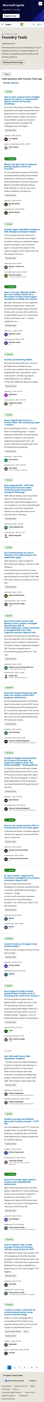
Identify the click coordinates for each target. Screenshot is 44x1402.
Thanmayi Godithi (16, 1161)
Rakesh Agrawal (15, 535)
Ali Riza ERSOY (14, 965)
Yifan (11, 1030)
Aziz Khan (12, 1284)
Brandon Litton (15, 334)
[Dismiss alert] (40, 3)
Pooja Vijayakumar (16, 527)
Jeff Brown (13, 394)
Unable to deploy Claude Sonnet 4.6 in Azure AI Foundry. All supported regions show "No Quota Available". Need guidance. (21, 761)
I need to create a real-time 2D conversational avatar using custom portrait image (19, 1312)
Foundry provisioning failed (18, 359)
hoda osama (13, 147)
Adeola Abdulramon (16, 595)
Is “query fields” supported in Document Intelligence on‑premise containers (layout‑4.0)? (21, 878)
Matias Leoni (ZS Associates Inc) (21, 667)
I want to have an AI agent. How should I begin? (20, 945)
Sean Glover (13, 459)
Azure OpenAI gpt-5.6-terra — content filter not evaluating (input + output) (22, 422)
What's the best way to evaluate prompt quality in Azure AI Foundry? (20, 166)
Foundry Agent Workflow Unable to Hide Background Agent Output (22, 230)
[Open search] (33, 24)
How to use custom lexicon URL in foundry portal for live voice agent (21, 826)
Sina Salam (13, 468)
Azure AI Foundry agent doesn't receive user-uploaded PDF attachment (20, 1181)
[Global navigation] (2, 24)
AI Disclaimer (7, 1386)
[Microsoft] (22, 24)
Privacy (15, 1389)
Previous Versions (21, 1386)
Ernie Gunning (14, 732)
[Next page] (36, 1368)
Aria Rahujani (14, 1219)
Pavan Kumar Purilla (16, 1227)
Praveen (12, 1353)
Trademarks (23, 1396)
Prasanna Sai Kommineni (18, 850)
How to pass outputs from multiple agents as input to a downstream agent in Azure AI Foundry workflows (22, 100)
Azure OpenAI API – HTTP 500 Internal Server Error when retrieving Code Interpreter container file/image (18, 488)
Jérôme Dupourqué (16, 1152)
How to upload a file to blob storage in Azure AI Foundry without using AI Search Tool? (19, 1247)
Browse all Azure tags (13, 62)
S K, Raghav (13, 138)
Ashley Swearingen (16, 1093)
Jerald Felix (13, 676)
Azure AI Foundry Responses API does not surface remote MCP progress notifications (20, 695)
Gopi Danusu (14, 800)
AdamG (11, 974)
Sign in (39, 24)
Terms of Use (30, 1392)
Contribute (6, 1389)
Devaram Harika (15, 275)
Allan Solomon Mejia (17, 604)
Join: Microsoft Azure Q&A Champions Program (17, 1057)
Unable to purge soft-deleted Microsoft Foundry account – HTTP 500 (21, 1121)
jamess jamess (14, 204)
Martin (11, 918)
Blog (32, 1386)
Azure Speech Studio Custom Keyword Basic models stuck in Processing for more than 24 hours (21, 993)
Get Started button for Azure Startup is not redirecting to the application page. (20, 555)
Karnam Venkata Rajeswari (19, 741)
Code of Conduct (8, 1396)
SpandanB (12, 1344)
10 (31, 1367)
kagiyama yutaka (15, 403)
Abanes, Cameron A (16, 266)
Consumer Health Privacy (11, 1392)
